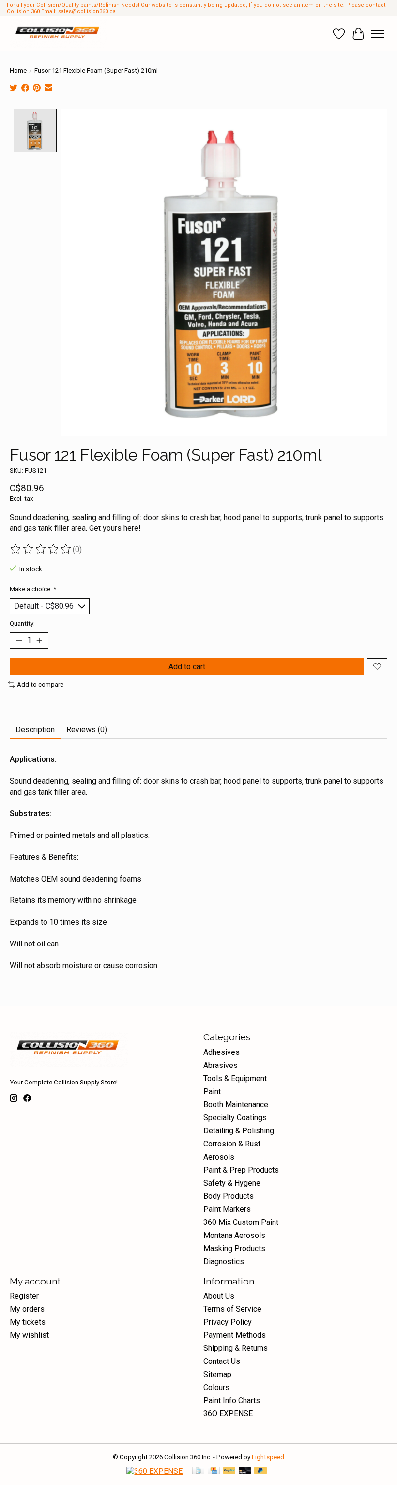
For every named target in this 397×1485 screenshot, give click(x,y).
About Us (218, 1295)
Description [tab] (35, 729)
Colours (216, 1387)
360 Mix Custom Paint (240, 1222)
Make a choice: (33, 589)
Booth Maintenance (235, 1104)
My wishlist (29, 1335)
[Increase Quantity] (39, 640)
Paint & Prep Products (241, 1170)
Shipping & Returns (235, 1348)
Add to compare (40, 684)
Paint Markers (227, 1209)
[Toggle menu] (377, 34)
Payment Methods (234, 1335)
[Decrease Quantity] (19, 640)
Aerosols (218, 1156)
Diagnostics (223, 1261)
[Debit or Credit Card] (245, 1471)
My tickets (28, 1322)
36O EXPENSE (228, 1413)
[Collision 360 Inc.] (58, 33)
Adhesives (221, 1052)
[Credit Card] (214, 1471)
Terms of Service (232, 1309)
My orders (27, 1309)
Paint (212, 1091)
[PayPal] (229, 1471)
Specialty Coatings (235, 1117)
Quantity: (22, 623)
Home (18, 70)
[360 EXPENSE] (154, 1471)
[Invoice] (198, 1471)
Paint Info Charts (231, 1400)
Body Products (228, 1196)
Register (24, 1295)
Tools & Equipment (235, 1078)
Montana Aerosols (234, 1235)
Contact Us (221, 1361)
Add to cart (186, 666)
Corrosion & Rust (231, 1143)
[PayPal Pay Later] (260, 1471)
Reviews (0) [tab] (86, 729)
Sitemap (217, 1374)
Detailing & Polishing (238, 1130)
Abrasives (220, 1065)
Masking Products (234, 1248)
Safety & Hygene (231, 1183)
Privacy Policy (227, 1322)
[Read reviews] (41, 549)
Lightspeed (268, 1457)
